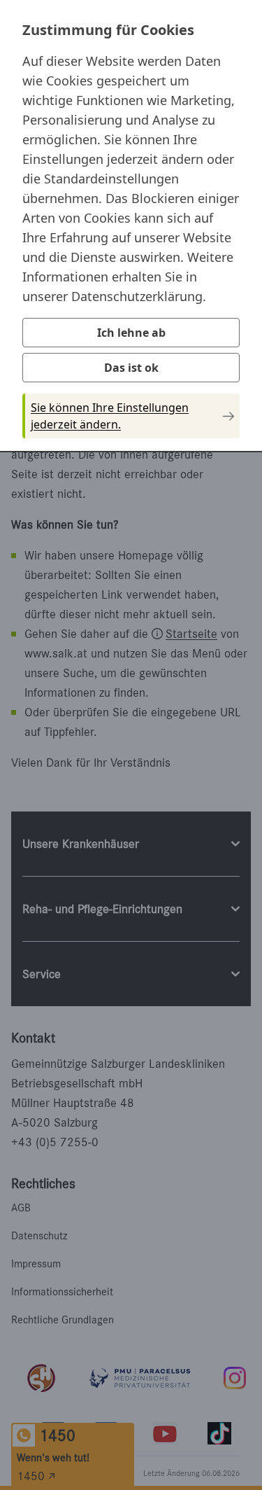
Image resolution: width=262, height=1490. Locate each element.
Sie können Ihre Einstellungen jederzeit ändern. (110, 416)
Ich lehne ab (131, 332)
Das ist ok (131, 367)
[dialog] (131, 225)
